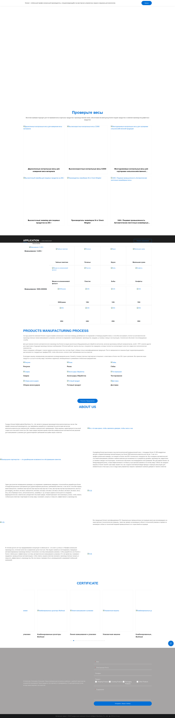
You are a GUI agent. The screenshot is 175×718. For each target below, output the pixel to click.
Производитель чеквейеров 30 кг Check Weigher (87, 221)
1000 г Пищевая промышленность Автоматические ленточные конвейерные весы (131, 221)
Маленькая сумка (139, 262)
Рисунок (26, 366)
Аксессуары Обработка (76, 376)
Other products (143, 681)
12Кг (113, 302)
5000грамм (62, 302)
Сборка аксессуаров (31, 385)
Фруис (113, 262)
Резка (69, 366)
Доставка (114, 385)
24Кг (87, 321)
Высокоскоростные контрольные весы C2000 (87, 169)
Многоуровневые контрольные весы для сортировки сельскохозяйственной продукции (131, 170)
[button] (70, 640)
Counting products (116, 681)
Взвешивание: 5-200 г (33, 251)
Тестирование (116, 376)
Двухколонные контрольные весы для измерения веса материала (44, 170)
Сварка (26, 376)
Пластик (87, 281)
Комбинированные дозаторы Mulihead (35, 635)
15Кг (138, 302)
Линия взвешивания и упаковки (69, 634)
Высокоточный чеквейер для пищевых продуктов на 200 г (44, 221)
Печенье (87, 262)
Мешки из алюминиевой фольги (61, 282)
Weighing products (103, 681)
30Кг (138, 321)
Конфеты (138, 281)
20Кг (61, 321)
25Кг (113, 321)
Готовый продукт (74, 385)
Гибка (113, 366)
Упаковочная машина (97, 634)
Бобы (113, 281)
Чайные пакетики (61, 262)
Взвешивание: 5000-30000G (36, 289)
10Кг (87, 302)
